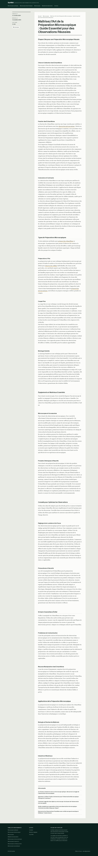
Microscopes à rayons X (13, 841)
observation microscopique (67, 126)
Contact (56, 5)
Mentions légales (33, 832)
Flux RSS (31, 834)
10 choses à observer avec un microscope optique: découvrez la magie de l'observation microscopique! (58, 792)
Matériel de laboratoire (47, 5)
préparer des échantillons (65, 241)
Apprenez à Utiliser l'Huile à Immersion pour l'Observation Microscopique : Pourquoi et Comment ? (58, 797)
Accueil (39, 16)
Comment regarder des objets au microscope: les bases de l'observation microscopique (58, 802)
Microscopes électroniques (26, 5)
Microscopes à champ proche (15, 843)
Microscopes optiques (13, 5)
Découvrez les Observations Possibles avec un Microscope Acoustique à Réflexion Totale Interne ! (58, 812)
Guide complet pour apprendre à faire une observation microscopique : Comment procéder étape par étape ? (57, 807)
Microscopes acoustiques (14, 846)
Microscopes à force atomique (15, 839)
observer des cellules (51, 266)
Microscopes (37, 5)
